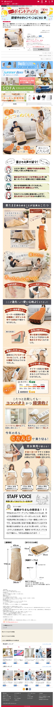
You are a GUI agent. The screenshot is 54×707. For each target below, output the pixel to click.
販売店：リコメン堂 (45, 30)
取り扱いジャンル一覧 (7, 698)
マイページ (16, 696)
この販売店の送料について (44, 32)
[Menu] (2, 1)
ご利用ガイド (16, 700)
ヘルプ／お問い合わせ (31, 693)
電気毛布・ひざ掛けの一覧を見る (45, 55)
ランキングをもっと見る (46, 666)
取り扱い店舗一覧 (6, 700)
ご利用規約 (41, 693)
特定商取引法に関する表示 (43, 699)
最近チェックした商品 (7, 696)
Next (50, 651)
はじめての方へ (30, 698)
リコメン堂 (5, 627)
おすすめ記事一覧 (17, 693)
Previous (3, 651)
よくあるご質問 (30, 696)
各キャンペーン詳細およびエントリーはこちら (35, 41)
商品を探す (5, 693)
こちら (15, 703)
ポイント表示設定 (17, 698)
